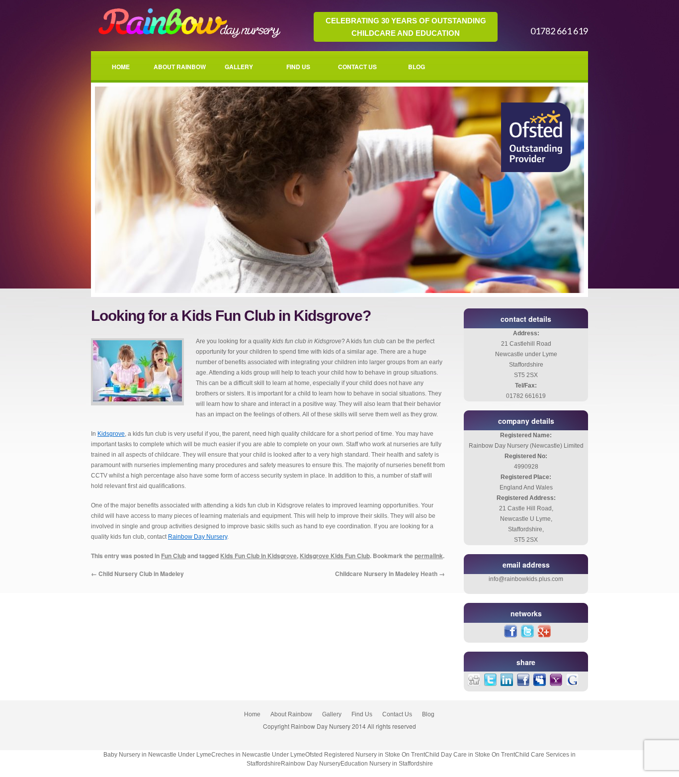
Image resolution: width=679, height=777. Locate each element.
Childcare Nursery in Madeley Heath (390, 573)
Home (121, 66)
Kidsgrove (111, 433)
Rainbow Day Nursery (197, 536)
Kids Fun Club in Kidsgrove (258, 555)
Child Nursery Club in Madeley (137, 573)
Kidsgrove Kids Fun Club (335, 555)
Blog (416, 66)
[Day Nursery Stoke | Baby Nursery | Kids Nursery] (187, 37)
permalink (429, 555)
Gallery (239, 66)
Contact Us (357, 66)
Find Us (298, 66)
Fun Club (173, 555)
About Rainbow (180, 66)
